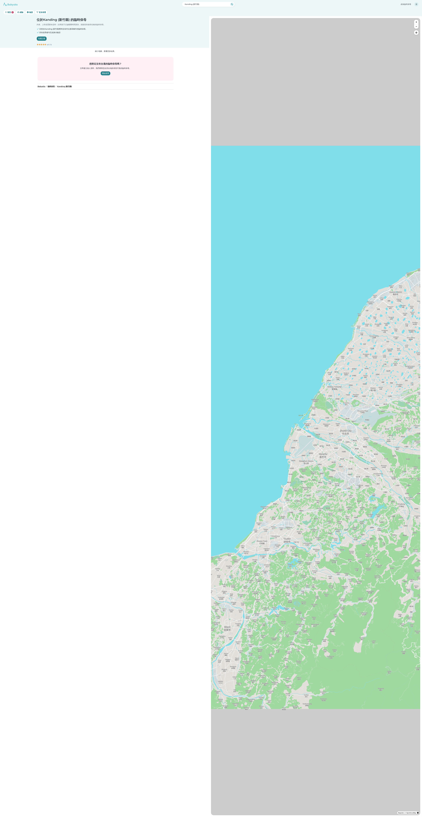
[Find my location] (416, 32)
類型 (10, 12)
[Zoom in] (416, 22)
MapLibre (401, 813)
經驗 (21, 12)
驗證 (31, 12)
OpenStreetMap (411, 813)
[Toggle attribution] (418, 813)
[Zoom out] (416, 26)
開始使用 (105, 73)
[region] (315, 416)
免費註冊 (41, 39)
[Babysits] (11, 4)
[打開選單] (416, 4)
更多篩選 (42, 12)
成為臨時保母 (406, 4)
